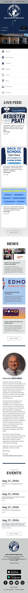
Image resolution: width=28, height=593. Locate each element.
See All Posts (14, 232)
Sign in (24, 28)
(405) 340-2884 (19, 559)
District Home (8, 1)
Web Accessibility (19, 589)
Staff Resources (20, 1)
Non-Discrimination (9, 589)
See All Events (14, 534)
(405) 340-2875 (15, 558)
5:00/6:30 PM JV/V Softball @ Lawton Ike (12, 484)
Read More (12, 171)
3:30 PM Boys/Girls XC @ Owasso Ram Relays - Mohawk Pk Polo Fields (13, 497)
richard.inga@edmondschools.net (12, 455)
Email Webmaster (14, 563)
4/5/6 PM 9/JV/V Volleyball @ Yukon (11, 510)
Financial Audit (14, 587)
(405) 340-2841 (14, 560)
